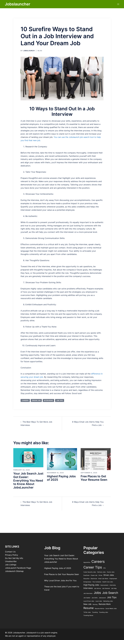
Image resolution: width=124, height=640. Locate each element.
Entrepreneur (87, 582)
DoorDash (86, 575)
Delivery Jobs (101, 572)
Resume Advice (99, 608)
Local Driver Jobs (88, 601)
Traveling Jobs (103, 612)
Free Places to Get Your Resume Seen (94, 478)
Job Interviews (88, 593)
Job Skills (95, 598)
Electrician (94, 578)
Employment (113, 578)
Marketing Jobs (108, 601)
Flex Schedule (97, 582)
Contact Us (10, 551)
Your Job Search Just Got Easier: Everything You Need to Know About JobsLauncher (28, 480)
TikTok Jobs (87, 612)
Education (86, 578)
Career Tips (92, 567)
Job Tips (59, 400)
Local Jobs (98, 601)
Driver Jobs (109, 575)
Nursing (95, 604)
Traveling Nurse (88, 615)
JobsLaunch (29, 51)
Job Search (110, 593)
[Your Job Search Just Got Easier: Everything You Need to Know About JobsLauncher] (28, 457)
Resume (88, 608)
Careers (25, 400)
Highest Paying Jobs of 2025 (61, 478)
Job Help (114, 588)
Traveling (95, 612)
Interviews (48, 400)
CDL (104, 568)
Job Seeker (86, 598)
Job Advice (97, 588)
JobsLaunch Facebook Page (18, 568)
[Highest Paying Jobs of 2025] (62, 459)
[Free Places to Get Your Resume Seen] (96, 459)
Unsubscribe (10, 561)
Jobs (97, 593)
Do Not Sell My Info (14, 558)
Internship (113, 585)
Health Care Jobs (107, 582)
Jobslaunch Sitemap (14, 571)
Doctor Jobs (110, 572)
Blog (40, 51)
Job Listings (10, 564)
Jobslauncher (17, 4)
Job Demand (106, 588)
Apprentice (86, 562)
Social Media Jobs (111, 608)
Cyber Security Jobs (89, 572)
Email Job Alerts (103, 578)
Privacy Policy (11, 555)
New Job (87, 604)
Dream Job (36, 400)
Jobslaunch (102, 598)
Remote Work (105, 604)
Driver (100, 575)
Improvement (104, 585)
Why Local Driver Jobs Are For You (60, 580)
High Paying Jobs (91, 585)
